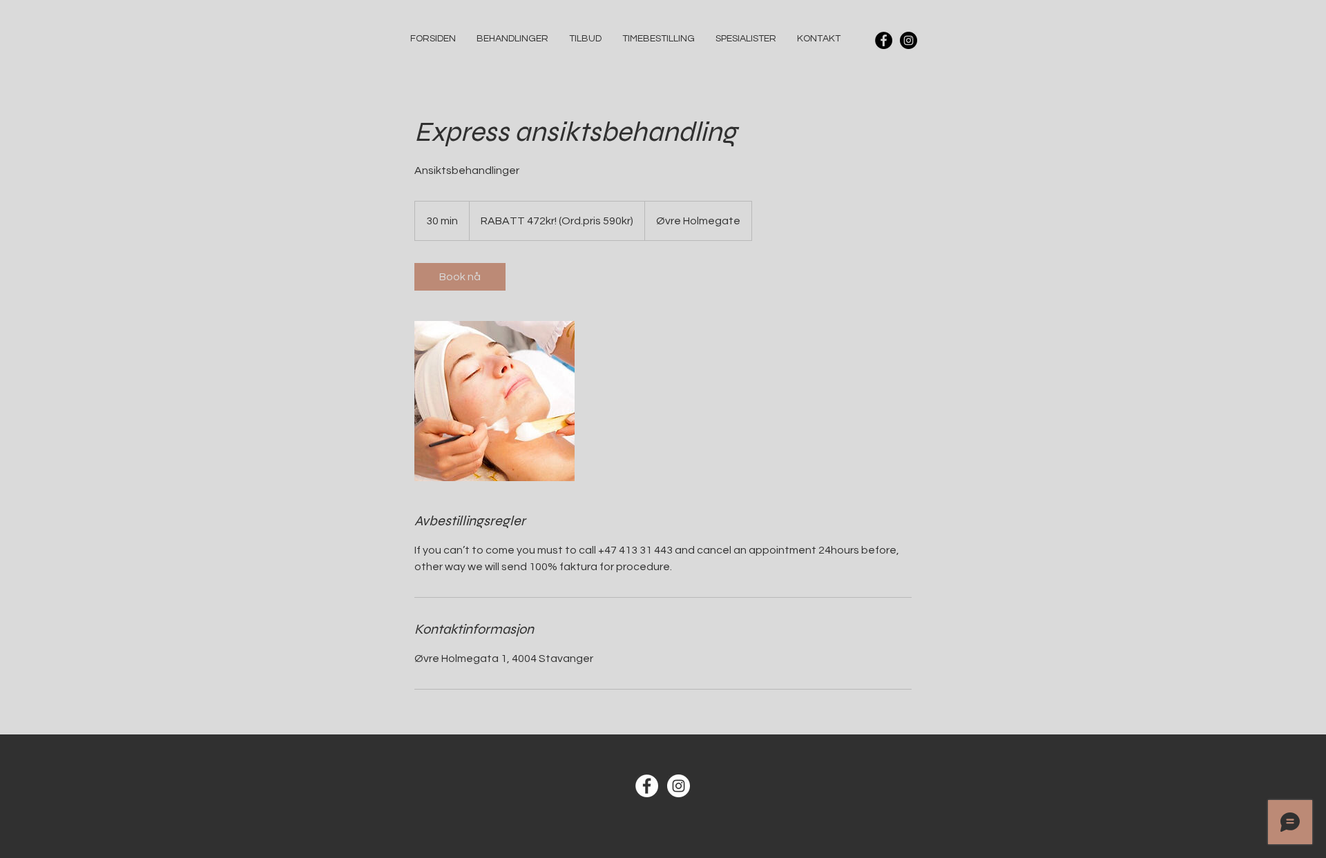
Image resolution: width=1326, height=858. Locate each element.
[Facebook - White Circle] (646, 785)
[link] (460, 277)
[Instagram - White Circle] (678, 785)
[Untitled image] (494, 401)
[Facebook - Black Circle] (883, 40)
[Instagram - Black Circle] (908, 40)
